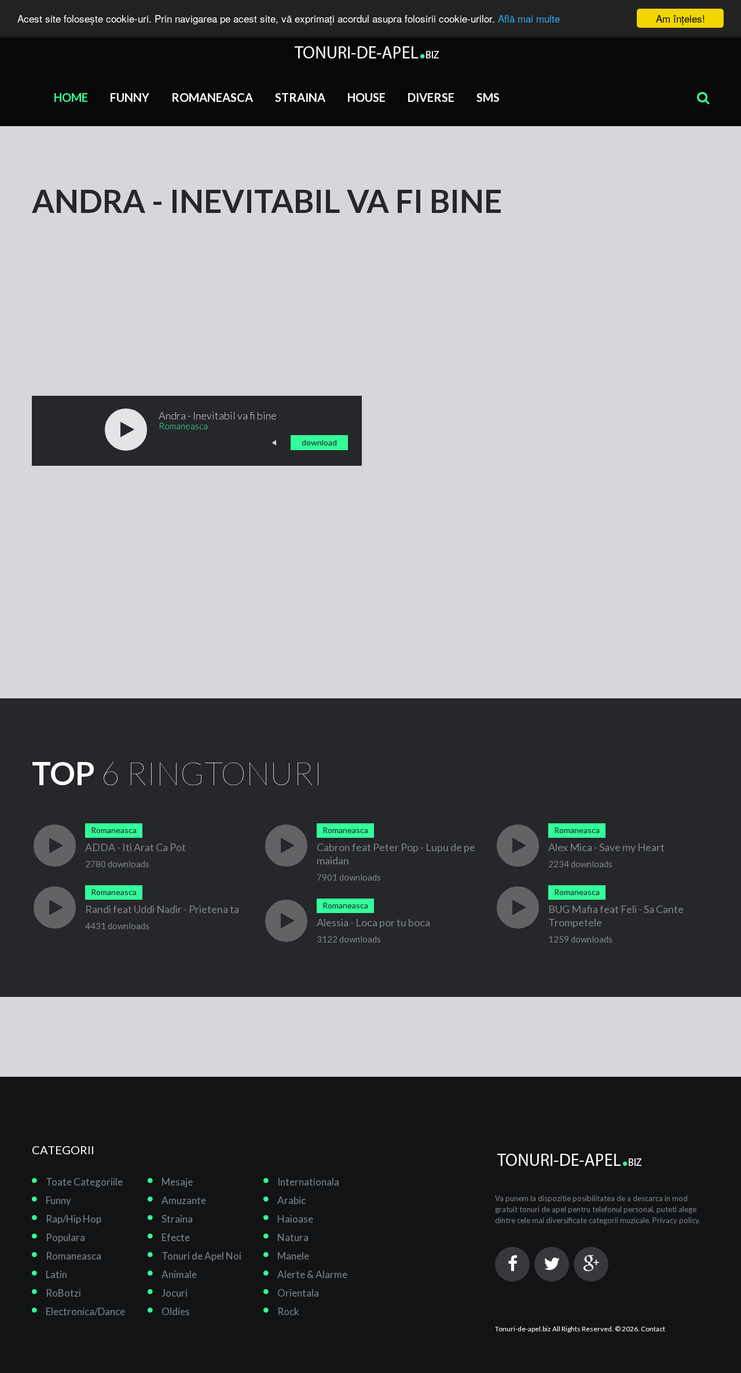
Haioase (295, 1219)
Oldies (176, 1311)
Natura (293, 1237)
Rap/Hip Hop (73, 1219)
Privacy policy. (676, 1220)
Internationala (308, 1182)
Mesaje (177, 1182)
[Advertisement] (119, 290)
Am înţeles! (680, 18)
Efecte (176, 1237)
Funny (129, 97)
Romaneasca (212, 97)
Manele (293, 1256)
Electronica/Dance (85, 1311)
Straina (300, 97)
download (319, 442)
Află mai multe (529, 19)
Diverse (431, 97)
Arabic (291, 1200)
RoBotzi (63, 1293)
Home (71, 97)
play (126, 429)
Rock (288, 1311)
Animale (179, 1274)
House (366, 97)
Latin (56, 1274)
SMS (488, 97)
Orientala (298, 1293)
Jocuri (175, 1293)
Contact (653, 1328)
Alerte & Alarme (312, 1274)
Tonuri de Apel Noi (201, 1256)
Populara (65, 1237)
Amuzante (184, 1200)
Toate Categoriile (84, 1182)
